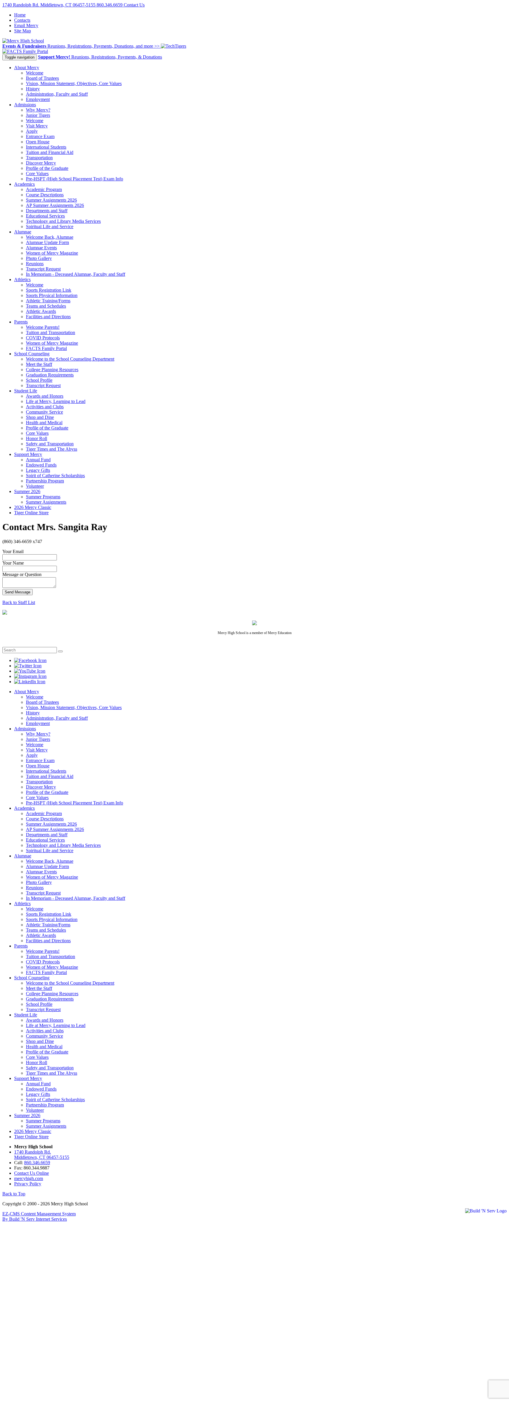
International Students (46, 147)
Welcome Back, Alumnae (49, 237)
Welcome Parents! (43, 327)
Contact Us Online (31, 1173)
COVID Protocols (43, 337)
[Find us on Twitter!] (28, 665)
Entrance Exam (40, 136)
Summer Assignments (46, 502)
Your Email (13, 551)
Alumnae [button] (22, 231)
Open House (37, 141)
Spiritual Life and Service (49, 226)
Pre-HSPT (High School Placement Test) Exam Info (74, 178)
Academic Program (44, 189)
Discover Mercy (41, 162)
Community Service (44, 411)
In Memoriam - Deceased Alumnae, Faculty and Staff (75, 274)
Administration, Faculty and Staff (57, 94)
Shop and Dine (40, 417)
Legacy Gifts (38, 470)
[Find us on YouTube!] (29, 670)
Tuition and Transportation (50, 332)
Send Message (17, 592)
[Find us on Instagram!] (30, 676)
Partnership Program (45, 480)
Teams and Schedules (46, 305)
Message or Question (22, 574)
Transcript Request (43, 268)
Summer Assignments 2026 (51, 200)
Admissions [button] (25, 104)
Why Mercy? (38, 109)
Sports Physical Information (51, 295)
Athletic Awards (41, 311)
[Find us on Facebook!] (30, 660)
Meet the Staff (39, 364)
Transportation (39, 157)
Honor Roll (36, 438)
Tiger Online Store (31, 512)
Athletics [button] (22, 279)
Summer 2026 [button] (27, 491)
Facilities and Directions (48, 316)
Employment (38, 99)
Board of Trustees (42, 78)
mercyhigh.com (28, 1178)
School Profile (39, 380)
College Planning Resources (52, 369)
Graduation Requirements (50, 374)
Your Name (13, 562)
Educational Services (45, 215)
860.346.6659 (110, 4)
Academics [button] (24, 184)
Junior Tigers (38, 115)
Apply (32, 131)
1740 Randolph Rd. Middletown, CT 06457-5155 (49, 4)
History (33, 88)
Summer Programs (43, 496)
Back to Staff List (18, 602)
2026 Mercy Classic (32, 507)
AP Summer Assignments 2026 (55, 205)
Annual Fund (38, 459)
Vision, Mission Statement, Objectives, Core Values (74, 83)
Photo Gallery (39, 258)
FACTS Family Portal (46, 348)
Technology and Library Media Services (63, 221)
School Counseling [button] (31, 353)
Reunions (35, 263)
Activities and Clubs (45, 406)
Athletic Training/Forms (48, 300)
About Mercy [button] (26, 67)
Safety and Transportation (50, 443)
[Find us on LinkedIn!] (29, 681)
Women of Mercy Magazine (52, 252)
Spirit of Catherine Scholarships (55, 475)
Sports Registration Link (48, 290)
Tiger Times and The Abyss (51, 449)
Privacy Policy (27, 1183)
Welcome (34, 72)
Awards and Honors (44, 396)
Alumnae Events (41, 247)
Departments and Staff (46, 210)
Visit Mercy (37, 125)
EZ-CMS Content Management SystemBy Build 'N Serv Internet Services (39, 1216)
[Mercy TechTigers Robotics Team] (173, 46)
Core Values (37, 173)
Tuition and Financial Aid (49, 152)
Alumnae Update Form (47, 242)
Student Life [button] (25, 390)
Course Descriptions (45, 194)
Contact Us (134, 4)
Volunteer (35, 486)
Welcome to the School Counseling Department (70, 358)
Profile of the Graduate (47, 168)
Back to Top (13, 1193)
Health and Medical (44, 422)
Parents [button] (21, 321)
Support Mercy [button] (28, 454)
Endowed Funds (41, 464)
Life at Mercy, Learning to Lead (55, 401)
